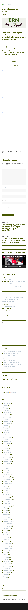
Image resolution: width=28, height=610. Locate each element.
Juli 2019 (5, 552)
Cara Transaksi (5, 588)
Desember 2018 (7, 565)
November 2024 (7, 437)
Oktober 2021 (6, 503)
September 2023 (7, 461)
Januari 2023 (6, 476)
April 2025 (6, 428)
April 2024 (6, 448)
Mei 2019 (5, 556)
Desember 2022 (7, 477)
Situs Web (4, 200)
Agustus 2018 (6, 572)
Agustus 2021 (6, 507)
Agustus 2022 (6, 485)
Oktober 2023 (6, 459)
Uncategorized (7, 368)
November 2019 (7, 545)
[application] (14, 261)
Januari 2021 (6, 519)
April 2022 (6, 492)
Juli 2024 (5, 445)
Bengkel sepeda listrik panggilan (9, 599)
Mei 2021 (5, 512)
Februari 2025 (7, 432)
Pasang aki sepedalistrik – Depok (12, 364)
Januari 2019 (6, 563)
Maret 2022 (6, 494)
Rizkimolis (4, 585)
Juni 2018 (5, 576)
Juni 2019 (5, 554)
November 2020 (7, 523)
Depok (5, 359)
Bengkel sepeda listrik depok (9, 595)
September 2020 (7, 527)
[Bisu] (22, 266)
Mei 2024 (5, 447)
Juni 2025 (5, 427)
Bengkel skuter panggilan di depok (12, 357)
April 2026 (6, 408)
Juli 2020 (5, 530)
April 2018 (6, 579)
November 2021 (7, 501)
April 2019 (6, 557)
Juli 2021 (5, 508)
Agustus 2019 (6, 550)
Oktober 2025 (6, 419)
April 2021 (6, 514)
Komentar (5, 168)
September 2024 (7, 441)
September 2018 (7, 570)
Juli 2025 (5, 425)
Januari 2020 (6, 541)
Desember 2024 (7, 436)
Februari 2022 (7, 496)
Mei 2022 (5, 490)
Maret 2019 (6, 559)
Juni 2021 (5, 510)
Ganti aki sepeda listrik (9, 360)
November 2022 (7, 479)
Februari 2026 (7, 412)
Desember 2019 (7, 543)
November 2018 (7, 566)
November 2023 (7, 457)
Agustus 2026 (6, 403)
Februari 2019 (6, 561)
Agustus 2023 (6, 463)
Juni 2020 (5, 532)
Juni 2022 (5, 488)
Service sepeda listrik (9, 366)
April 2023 (6, 470)
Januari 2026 (6, 414)
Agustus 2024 (6, 443)
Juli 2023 (5, 465)
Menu (4, 14)
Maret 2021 (6, 516)
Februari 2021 (6, 517)
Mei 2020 (5, 534)
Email (4, 194)
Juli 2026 (5, 405)
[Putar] (3, 266)
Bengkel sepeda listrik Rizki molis (12, 355)
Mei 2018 (5, 577)
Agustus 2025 (6, 423)
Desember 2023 (7, 456)
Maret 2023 (6, 472)
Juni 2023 (5, 467)
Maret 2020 (6, 537)
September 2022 (7, 483)
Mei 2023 (5, 468)
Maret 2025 (6, 430)
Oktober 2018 (6, 568)
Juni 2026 (5, 407)
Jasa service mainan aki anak (11, 362)
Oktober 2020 (7, 525)
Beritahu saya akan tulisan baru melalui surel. (13, 211)
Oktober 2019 (6, 547)
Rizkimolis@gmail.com (8, 306)
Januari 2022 (6, 497)
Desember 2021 (7, 499)
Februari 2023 (7, 474)
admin (5, 151)
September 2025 (7, 421)
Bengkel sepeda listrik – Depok (11, 353)
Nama (4, 187)
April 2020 (6, 536)
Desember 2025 (7, 416)
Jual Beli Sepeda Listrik (8, 592)
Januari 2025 (6, 434)
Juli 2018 (5, 574)
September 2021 (7, 505)
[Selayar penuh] (24, 266)
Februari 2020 (7, 539)
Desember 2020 (7, 521)
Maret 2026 (6, 410)
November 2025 (7, 417)
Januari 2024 (6, 454)
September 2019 (7, 548)
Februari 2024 (7, 452)
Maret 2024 (6, 450)
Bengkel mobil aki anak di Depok (12, 351)
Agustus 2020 (7, 528)
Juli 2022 (5, 487)
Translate (13, 392)
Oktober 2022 (6, 481)
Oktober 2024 (6, 439)
